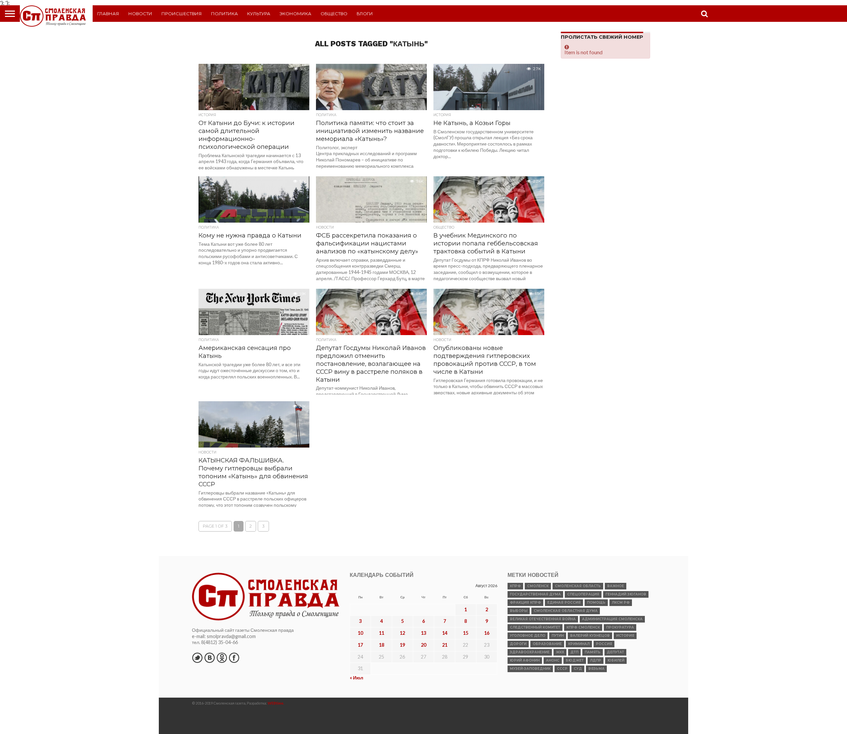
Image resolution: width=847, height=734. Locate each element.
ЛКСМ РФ (621, 602)
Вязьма (596, 669)
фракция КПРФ (525, 602)
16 (486, 633)
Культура (258, 13)
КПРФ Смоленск (583, 627)
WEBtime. (276, 703)
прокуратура (620, 627)
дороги (518, 644)
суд (578, 669)
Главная (108, 13)
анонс (552, 660)
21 (444, 645)
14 (444, 633)
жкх (560, 652)
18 (381, 645)
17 (360, 645)
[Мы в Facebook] (234, 657)
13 (423, 633)
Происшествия (181, 13)
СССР (562, 669)
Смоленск (538, 586)
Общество (334, 13)
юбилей (615, 660)
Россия (604, 644)
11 (381, 633)
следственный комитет (535, 627)
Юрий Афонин (525, 660)
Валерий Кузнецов (590, 635)
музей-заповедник (530, 669)
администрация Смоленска (612, 619)
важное (615, 586)
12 (402, 633)
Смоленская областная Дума (566, 611)
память (593, 652)
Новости (140, 13)
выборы (518, 611)
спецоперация (583, 594)
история (625, 635)
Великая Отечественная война (543, 619)
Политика (224, 13)
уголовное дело (527, 635)
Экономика (295, 13)
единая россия (564, 602)
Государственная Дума (535, 594)
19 (402, 645)
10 (360, 633)
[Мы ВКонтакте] (209, 657)
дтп (574, 652)
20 (423, 645)
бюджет (575, 660)
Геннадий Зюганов (625, 594)
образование (547, 644)
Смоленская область (578, 586)
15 (465, 633)
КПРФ (515, 586)
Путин (558, 635)
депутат (615, 652)
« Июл (356, 677)
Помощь (596, 602)
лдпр (595, 660)
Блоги (365, 13)
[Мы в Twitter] (197, 657)
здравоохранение (530, 652)
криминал (579, 644)
